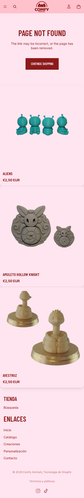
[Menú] (5, 7)
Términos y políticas (42, 481)
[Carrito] (79, 7)
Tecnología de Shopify (57, 472)
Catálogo (10, 437)
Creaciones (12, 444)
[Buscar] (15, 7)
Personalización (15, 451)
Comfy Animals (32, 472)
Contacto (10, 458)
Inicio (7, 430)
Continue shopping (42, 64)
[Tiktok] (46, 491)
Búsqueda (11, 407)
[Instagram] (38, 491)
